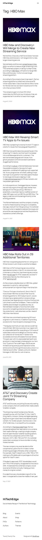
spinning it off (11, 279)
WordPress (36, 536)
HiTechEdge (8, 3)
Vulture (14, 166)
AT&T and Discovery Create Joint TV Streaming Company (20, 396)
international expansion (12, 179)
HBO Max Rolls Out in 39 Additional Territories (18, 256)
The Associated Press (19, 427)
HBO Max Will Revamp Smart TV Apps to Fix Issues (20, 139)
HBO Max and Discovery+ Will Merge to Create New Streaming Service (19, 48)
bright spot (11, 275)
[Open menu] (38, 3)
